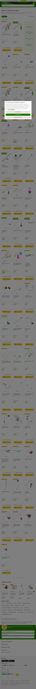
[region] (18, 110)
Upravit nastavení (18, 111)
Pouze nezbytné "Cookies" (18, 117)
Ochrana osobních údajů (11, 109)
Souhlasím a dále (18, 114)
